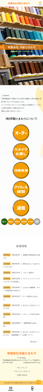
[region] (21, 46)
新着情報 (7, 255)
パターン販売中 (28, 273)
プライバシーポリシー (22, 371)
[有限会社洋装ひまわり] (18, 3)
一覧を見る (32, 342)
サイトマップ (22, 368)
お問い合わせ (22, 375)
